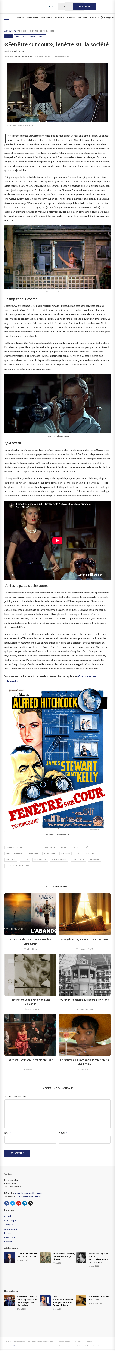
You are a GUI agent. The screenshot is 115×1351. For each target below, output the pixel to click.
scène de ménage (59, 860)
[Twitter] (12, 1203)
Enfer (75, 847)
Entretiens (46, 18)
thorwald (94, 860)
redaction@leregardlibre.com (28, 1193)
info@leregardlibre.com (30, 1196)
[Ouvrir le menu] (6, 18)
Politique (59, 18)
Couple (31, 847)
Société (71, 18)
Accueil (20, 18)
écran (63, 847)
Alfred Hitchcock (14, 847)
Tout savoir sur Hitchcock (18, 866)
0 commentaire (61, 56)
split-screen (78, 860)
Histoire (94, 18)
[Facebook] (6, 1203)
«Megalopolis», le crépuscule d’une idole (84, 939)
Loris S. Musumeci (23, 56)
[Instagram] (30, 1203)
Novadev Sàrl (11, 1346)
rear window (40, 860)
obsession (10, 860)
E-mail (63, 1133)
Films (14, 31)
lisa (77, 853)
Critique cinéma (48, 847)
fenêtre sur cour (14, 853)
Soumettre (17, 1153)
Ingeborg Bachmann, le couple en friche (30, 1059)
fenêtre (87, 847)
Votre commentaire (16, 1096)
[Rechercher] (102, 17)
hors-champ (49, 853)
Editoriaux (32, 18)
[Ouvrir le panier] (109, 18)
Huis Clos (65, 853)
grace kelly (33, 853)
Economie (82, 18)
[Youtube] (18, 1203)
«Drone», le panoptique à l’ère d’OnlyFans (84, 999)
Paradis (25, 860)
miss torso (90, 853)
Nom (7, 1133)
